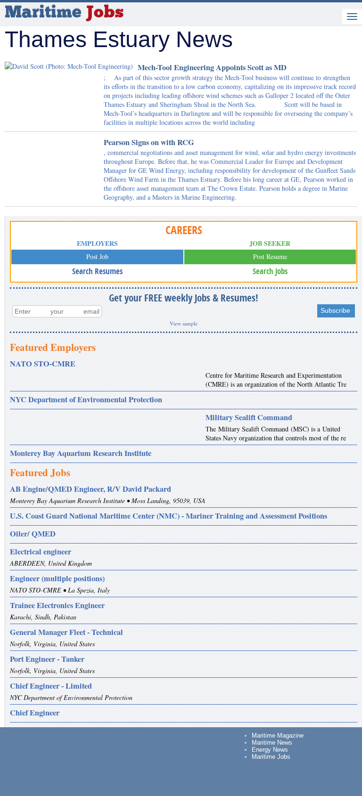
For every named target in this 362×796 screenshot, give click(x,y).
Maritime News (272, 742)
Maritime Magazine (278, 735)
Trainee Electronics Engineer (57, 605)
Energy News (270, 749)
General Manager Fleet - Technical (66, 632)
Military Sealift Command (249, 417)
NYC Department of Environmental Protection (86, 399)
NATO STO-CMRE (42, 363)
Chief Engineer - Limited (51, 685)
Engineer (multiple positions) (57, 578)
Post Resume (270, 256)
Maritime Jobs (271, 756)
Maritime (64, 13)
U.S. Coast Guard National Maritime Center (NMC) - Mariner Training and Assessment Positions (168, 515)
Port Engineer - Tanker (47, 659)
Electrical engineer (40, 551)
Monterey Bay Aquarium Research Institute (80, 453)
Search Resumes (97, 271)
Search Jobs (270, 271)
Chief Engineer (34, 712)
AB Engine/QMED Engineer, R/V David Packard (90, 489)
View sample (183, 323)
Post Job (97, 256)
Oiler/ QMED (33, 533)
